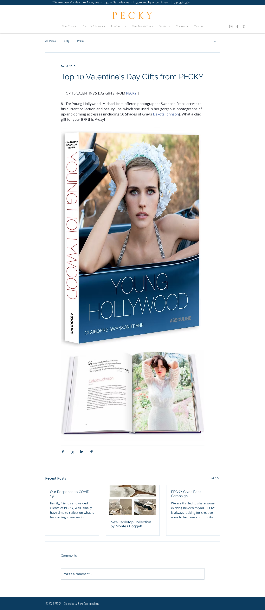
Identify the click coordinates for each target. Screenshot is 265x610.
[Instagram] (231, 26)
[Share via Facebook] (63, 452)
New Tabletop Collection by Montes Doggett (131, 524)
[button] (215, 40)
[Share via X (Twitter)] (72, 452)
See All (215, 478)
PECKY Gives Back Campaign (186, 494)
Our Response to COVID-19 (70, 494)
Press (80, 41)
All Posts (50, 41)
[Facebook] (237, 26)
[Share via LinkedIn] (82, 452)
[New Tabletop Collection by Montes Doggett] (132, 500)
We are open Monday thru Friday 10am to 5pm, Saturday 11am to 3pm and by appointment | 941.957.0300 (121, 2)
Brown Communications (88, 603)
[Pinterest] (244, 26)
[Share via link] (91, 452)
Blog (66, 41)
